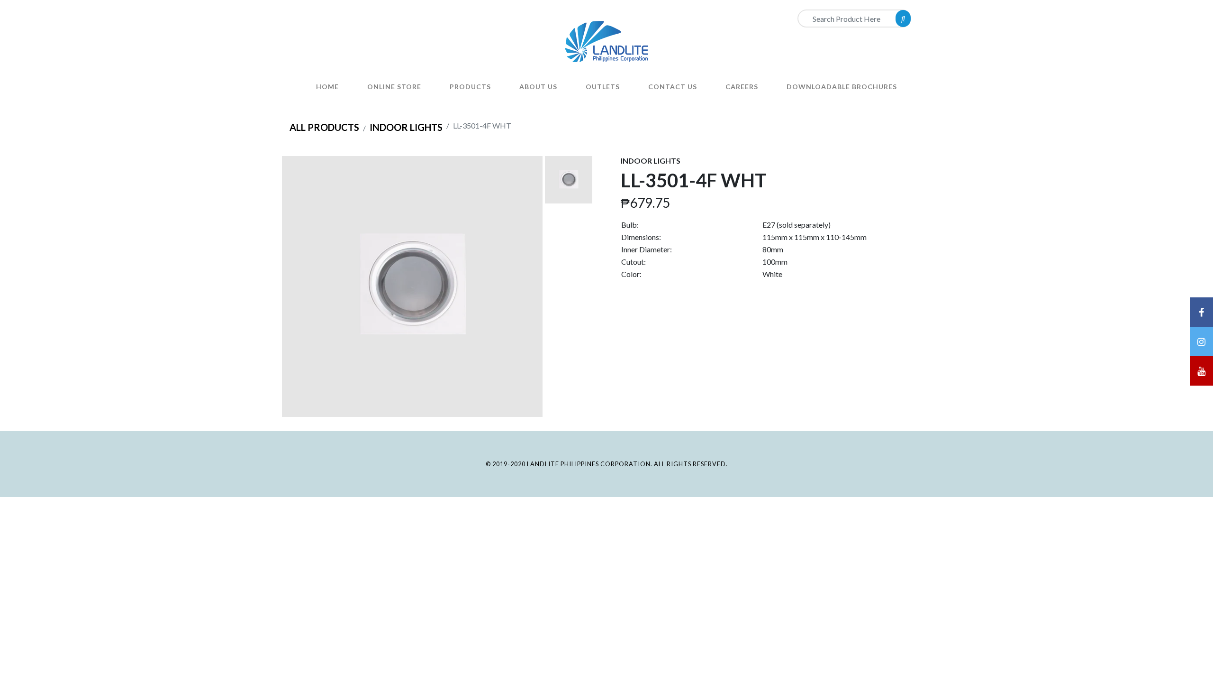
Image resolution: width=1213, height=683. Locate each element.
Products (470, 87)
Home (327, 87)
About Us (538, 87)
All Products (324, 127)
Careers (741, 87)
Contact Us (672, 87)
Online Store (394, 87)
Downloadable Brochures (842, 87)
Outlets (603, 87)
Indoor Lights (406, 127)
